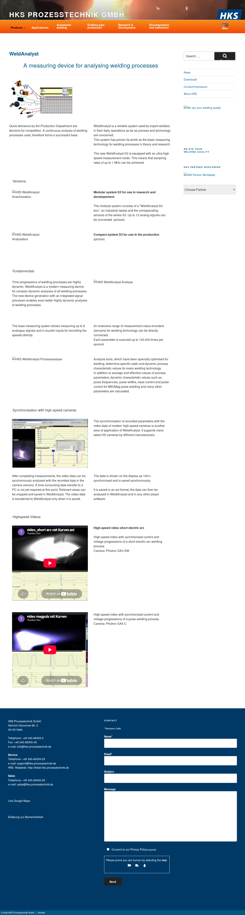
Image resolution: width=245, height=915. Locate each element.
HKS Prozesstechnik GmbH (67, 14)
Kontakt (41, 912)
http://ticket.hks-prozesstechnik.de (48, 767)
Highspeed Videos (27, 516)
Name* (108, 736)
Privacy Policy (138, 849)
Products (17, 27)
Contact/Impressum (195, 87)
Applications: (40, 27)
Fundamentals (23, 270)
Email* (108, 754)
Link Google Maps (19, 801)
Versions (19, 181)
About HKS (190, 94)
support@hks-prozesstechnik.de (36, 763)
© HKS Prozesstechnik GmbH (17, 912)
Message (110, 789)
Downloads (190, 79)
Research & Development (127, 26)
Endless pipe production (96, 26)
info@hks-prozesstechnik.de (34, 746)
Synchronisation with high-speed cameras (44, 410)
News (187, 72)
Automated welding (64, 26)
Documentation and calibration (159, 26)
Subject (109, 771)
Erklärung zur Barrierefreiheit (25, 817)
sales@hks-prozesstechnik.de (35, 784)
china (234, 28)
